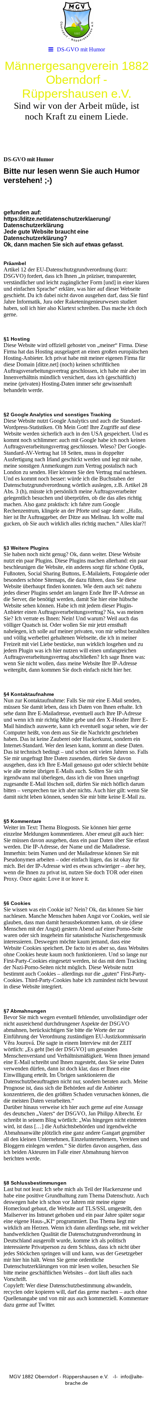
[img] (76, 21)
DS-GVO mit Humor (81, 49)
